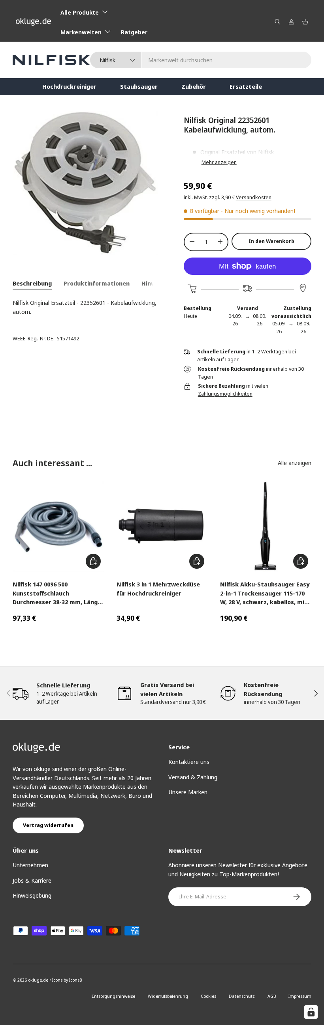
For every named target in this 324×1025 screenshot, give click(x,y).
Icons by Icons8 (67, 980)
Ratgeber (134, 32)
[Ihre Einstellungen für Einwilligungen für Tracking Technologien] (311, 1012)
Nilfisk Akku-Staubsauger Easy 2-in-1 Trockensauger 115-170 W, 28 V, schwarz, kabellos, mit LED (264, 593)
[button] (305, 22)
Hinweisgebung (32, 895)
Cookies (208, 996)
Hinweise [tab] (154, 283)
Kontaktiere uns (188, 761)
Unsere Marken (187, 792)
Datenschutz (242, 996)
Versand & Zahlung (192, 777)
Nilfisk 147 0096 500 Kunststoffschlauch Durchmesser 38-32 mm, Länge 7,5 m (57, 593)
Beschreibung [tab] (32, 283)
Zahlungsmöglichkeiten (225, 393)
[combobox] (200, 60)
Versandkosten (253, 197)
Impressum (299, 996)
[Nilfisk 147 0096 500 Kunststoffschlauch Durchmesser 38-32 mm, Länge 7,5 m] (58, 526)
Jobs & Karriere (32, 880)
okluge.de (38, 980)
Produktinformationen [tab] (97, 283)
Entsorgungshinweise (113, 996)
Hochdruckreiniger (69, 86)
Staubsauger (139, 86)
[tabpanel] (85, 307)
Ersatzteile (246, 86)
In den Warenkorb (271, 241)
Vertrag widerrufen (48, 825)
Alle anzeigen (294, 463)
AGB (271, 996)
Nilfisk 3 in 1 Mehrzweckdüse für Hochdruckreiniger (158, 588)
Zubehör (193, 86)
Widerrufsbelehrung (168, 996)
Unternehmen (30, 865)
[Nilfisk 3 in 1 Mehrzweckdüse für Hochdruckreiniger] (162, 526)
